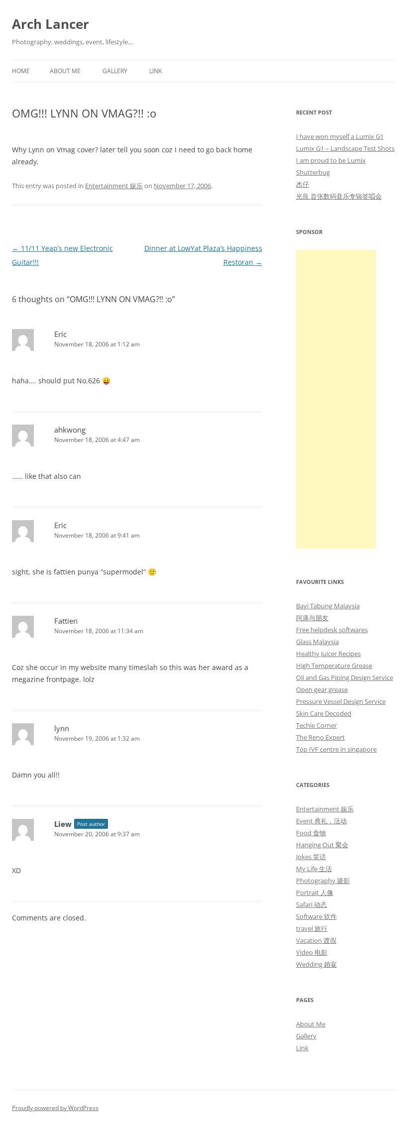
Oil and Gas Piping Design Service (344, 677)
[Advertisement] (336, 399)
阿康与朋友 (312, 617)
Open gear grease (322, 689)
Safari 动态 (311, 904)
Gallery (114, 71)
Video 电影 (311, 952)
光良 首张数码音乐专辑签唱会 (339, 196)
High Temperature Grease (334, 665)
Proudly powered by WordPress (55, 1108)
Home (21, 71)
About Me (65, 71)
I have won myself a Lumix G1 (340, 136)
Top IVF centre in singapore (336, 749)
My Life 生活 (314, 868)
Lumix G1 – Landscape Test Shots (345, 148)
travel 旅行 (311, 928)
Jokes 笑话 (311, 856)
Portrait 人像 (314, 892)
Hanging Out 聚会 (322, 844)
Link (155, 71)
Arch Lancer (50, 24)
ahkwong (70, 430)
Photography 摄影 (323, 880)
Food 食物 (311, 832)
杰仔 (302, 184)
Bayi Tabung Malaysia (328, 605)
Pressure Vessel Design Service (341, 701)
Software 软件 (316, 916)
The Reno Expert (320, 737)
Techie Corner (316, 725)
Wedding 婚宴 (316, 964)
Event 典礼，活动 (321, 820)
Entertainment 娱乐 (114, 185)
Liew (63, 824)
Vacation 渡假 (316, 940)
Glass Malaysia (317, 641)
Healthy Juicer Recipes (328, 653)
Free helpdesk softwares (332, 629)
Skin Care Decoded (323, 713)
